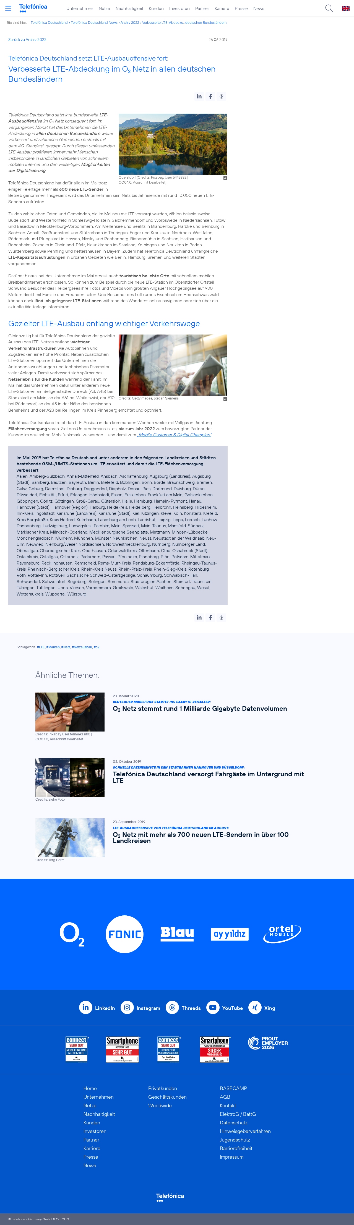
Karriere (222, 8)
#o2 (97, 647)
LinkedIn (105, 1008)
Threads (191, 1008)
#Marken (53, 647)
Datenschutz (234, 1122)
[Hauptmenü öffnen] (8, 8)
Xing (269, 1008)
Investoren (179, 8)
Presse (241, 8)
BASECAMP (233, 1088)
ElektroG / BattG (238, 1114)
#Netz (65, 647)
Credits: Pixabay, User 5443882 (162, 177)
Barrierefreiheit (236, 1148)
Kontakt (228, 1105)
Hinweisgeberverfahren (245, 1131)
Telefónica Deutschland (49, 22)
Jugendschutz (235, 1140)
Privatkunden (162, 1088)
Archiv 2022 (130, 22)
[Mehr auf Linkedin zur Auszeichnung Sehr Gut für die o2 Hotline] (169, 1049)
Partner (202, 8)
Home (90, 1088)
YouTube (232, 1008)
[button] (199, 96)
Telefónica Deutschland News (94, 22)
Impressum (232, 1157)
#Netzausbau (82, 647)
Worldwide (160, 1105)
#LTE (41, 647)
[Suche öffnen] (329, 8)
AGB (225, 1097)
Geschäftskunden (167, 1097)
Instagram (148, 1008)
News (258, 8)
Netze (104, 8)
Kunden (156, 8)
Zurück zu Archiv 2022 (27, 39)
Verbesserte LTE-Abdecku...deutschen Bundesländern (184, 22)
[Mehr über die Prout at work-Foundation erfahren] (268, 1049)
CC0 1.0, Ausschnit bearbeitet (142, 182)
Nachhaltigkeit (129, 8)
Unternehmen (79, 8)
